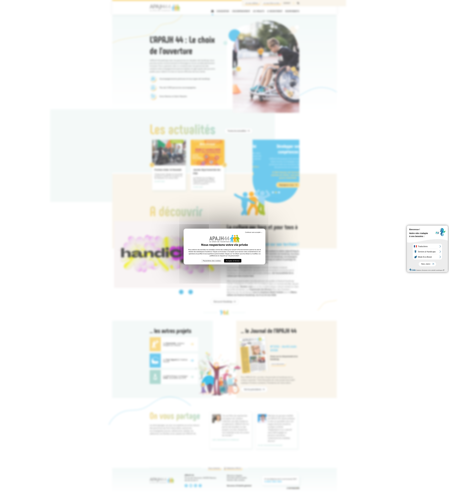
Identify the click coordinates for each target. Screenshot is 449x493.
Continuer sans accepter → (253, 232)
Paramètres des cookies (212, 261)
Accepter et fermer (233, 261)
